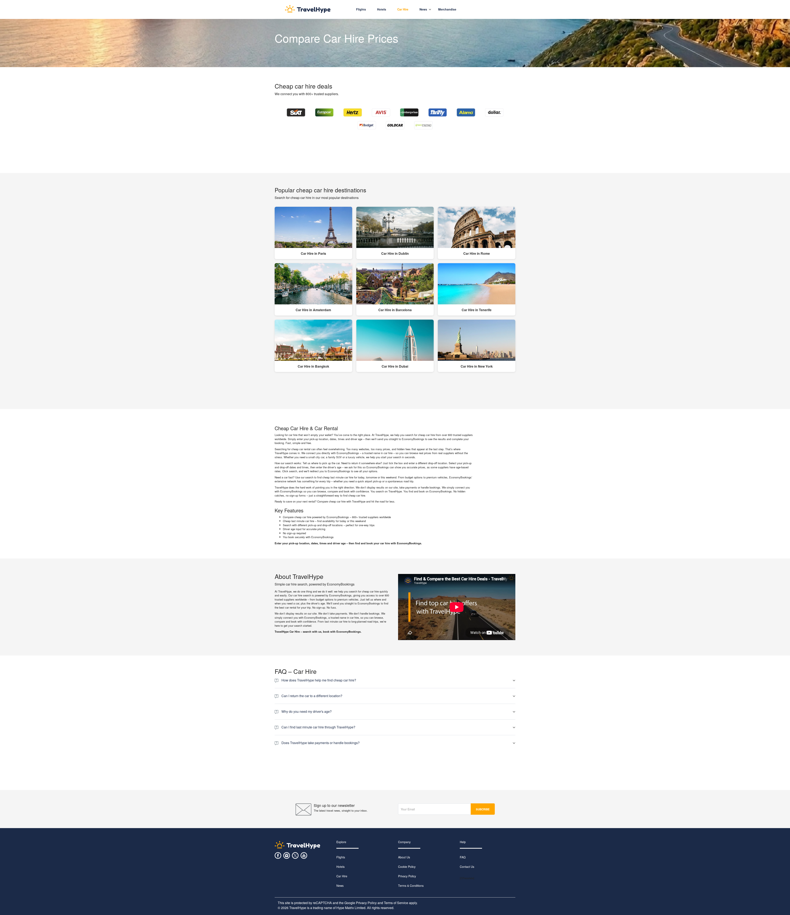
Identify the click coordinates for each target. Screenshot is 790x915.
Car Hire (341, 876)
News (423, 9)
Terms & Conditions (411, 885)
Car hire (402, 9)
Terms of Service (396, 902)
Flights (361, 9)
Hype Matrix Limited (350, 907)
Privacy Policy (407, 876)
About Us (404, 857)
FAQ (463, 857)
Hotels (381, 9)
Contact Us (467, 867)
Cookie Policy (407, 867)
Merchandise (447, 9)
